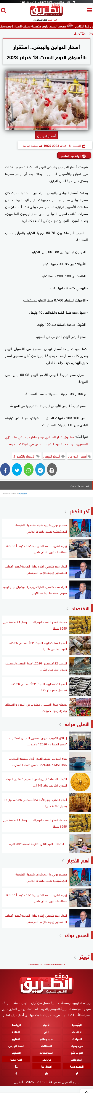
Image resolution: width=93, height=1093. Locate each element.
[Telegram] (40, 469)
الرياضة (16, 1024)
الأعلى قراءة (77, 723)
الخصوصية (77, 1066)
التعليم (16, 1052)
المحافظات (46, 1052)
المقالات (46, 1045)
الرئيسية (77, 1024)
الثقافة (16, 1031)
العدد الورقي (16, 1045)
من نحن (46, 1059)
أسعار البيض (52, 456)
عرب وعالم (46, 1038)
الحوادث (77, 1038)
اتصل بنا (46, 1066)
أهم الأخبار (78, 859)
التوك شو (77, 1052)
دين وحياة (77, 1045)
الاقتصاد (80, 33)
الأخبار (46, 1024)
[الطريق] (46, 14)
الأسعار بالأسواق (24, 456)
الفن (46, 1031)
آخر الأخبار (80, 510)
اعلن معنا (16, 1059)
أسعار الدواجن (78, 456)
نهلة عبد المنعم (70, 155)
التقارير (16, 1038)
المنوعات (76, 1059)
